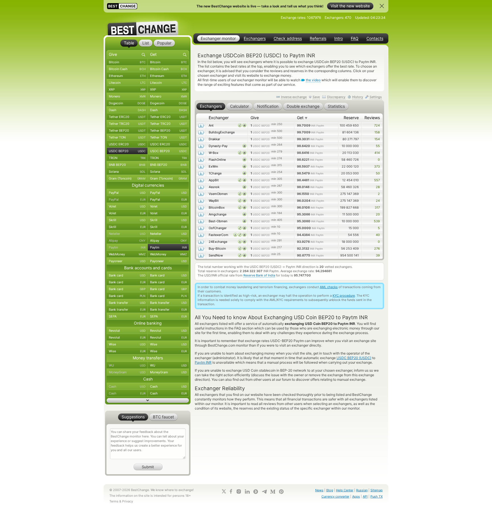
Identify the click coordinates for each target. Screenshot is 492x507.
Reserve (351, 117)
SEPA (127, 316)
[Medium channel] (272, 492)
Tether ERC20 (127, 117)
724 (377, 125)
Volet (127, 206)
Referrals (318, 38)
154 (377, 139)
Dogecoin (127, 103)
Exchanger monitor (218, 38)
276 (377, 249)
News (319, 490)
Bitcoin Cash (127, 69)
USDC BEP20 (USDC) (354, 358)
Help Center (344, 490)
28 (378, 187)
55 (378, 146)
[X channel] (224, 491)
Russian (362, 490)
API (365, 496)
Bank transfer (127, 303)
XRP (127, 89)
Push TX (376, 496)
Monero (127, 96)
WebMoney (127, 254)
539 (377, 221)
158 (377, 132)
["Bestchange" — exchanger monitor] (148, 24)
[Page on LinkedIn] (247, 491)
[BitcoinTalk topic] (255, 491)
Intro (338, 38)
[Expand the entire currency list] (147, 400)
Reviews (372, 117)
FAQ (354, 38)
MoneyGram (127, 372)
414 (377, 153)
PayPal (127, 193)
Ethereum (127, 76)
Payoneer (127, 261)
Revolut (127, 331)
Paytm (127, 247)
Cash (127, 386)
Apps (356, 496)
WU (127, 365)
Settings (376, 97)
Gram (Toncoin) (127, 178)
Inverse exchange (294, 97)
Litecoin (127, 83)
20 (378, 214)
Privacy (127, 501)
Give (255, 117)
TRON (127, 158)
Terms (113, 501)
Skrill (127, 220)
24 (378, 201)
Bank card (127, 275)
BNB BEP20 (127, 165)
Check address (288, 38)
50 (378, 173)
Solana (127, 172)
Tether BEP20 (127, 131)
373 (377, 166)
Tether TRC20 (127, 124)
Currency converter (335, 496)
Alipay (127, 241)
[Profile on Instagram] (238, 491)
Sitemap (376, 490)
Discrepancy (336, 97)
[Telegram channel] (264, 492)
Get (302, 117)
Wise (127, 344)
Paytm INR (203, 362)
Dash (127, 110)
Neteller (127, 234)
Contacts (374, 38)
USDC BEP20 (127, 151)
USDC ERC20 (127, 144)
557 (377, 180)
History (357, 97)
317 (377, 207)
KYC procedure (344, 296)
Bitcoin (127, 62)
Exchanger (219, 117)
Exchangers (255, 38)
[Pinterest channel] (281, 491)
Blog (329, 490)
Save (316, 97)
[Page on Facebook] (230, 491)
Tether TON (127, 137)
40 (378, 235)
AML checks (329, 287)
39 (378, 255)
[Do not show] (382, 6)
